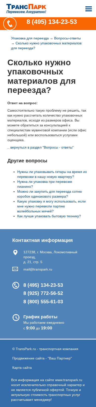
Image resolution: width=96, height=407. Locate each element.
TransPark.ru (26, 349)
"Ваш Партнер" (60, 358)
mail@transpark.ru (37, 269)
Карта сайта (22, 368)
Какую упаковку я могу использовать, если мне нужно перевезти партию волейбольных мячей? (51, 206)
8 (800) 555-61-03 (43, 301)
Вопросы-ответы (67, 38)
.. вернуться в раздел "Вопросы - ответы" (40, 147)
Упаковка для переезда (30, 38)
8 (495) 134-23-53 (52, 21)
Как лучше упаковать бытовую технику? (49, 216)
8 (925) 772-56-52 (43, 293)
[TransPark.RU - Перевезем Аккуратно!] (26, 10)
